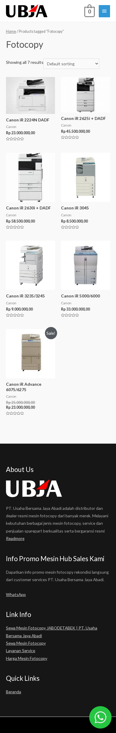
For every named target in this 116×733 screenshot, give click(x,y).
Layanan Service (20, 650)
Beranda (13, 691)
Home (11, 31)
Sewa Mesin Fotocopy (26, 643)
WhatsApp (16, 594)
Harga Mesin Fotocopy (26, 658)
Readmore (15, 538)
